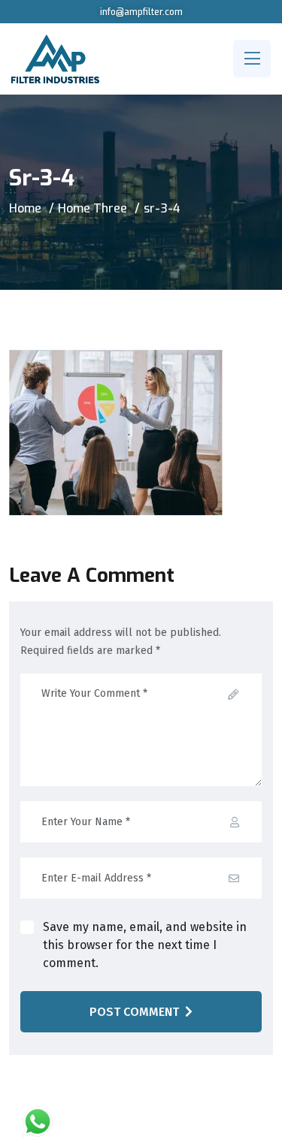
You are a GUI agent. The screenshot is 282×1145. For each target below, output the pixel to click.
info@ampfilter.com (141, 12)
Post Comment (134, 1012)
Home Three (92, 208)
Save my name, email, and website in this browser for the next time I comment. (145, 945)
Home (25, 208)
